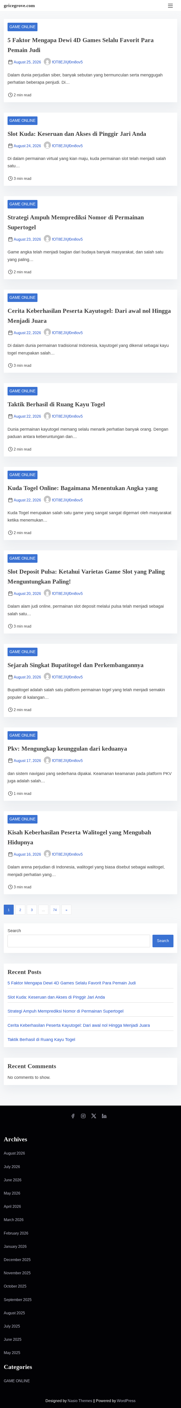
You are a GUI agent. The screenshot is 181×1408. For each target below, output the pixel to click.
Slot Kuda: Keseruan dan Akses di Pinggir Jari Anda (77, 133)
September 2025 (18, 1300)
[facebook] (72, 1118)
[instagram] (83, 1118)
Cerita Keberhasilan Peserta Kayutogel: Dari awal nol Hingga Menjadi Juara (79, 1025)
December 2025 (17, 1260)
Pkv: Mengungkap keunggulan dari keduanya (67, 748)
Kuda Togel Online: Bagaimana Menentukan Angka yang (83, 488)
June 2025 (12, 1339)
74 (55, 910)
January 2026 (15, 1246)
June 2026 (12, 1180)
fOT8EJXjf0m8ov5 (67, 62)
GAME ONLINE (22, 27)
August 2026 (14, 1153)
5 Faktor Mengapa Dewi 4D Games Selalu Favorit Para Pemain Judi (72, 983)
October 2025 (15, 1286)
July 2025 (12, 1326)
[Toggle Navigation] (170, 5)
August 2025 (14, 1313)
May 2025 (12, 1353)
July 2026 (12, 1167)
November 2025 (17, 1273)
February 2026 (16, 1233)
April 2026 (12, 1206)
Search (14, 930)
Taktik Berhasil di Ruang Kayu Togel (56, 404)
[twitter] (93, 1118)
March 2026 (14, 1220)
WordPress (126, 1401)
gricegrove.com (19, 5)
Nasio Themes (80, 1401)
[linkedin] (104, 1118)
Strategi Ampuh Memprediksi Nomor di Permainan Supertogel (65, 1011)
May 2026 (12, 1193)
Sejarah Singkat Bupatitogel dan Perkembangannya (76, 665)
